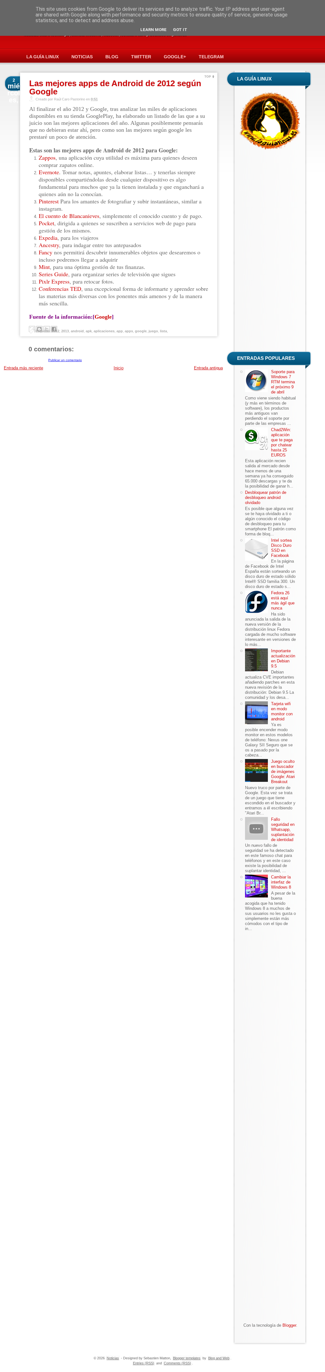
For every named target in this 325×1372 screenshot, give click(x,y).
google (141, 331)
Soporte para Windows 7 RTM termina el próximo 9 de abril (283, 381)
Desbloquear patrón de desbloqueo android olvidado (265, 497)
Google (103, 317)
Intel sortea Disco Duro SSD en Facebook (281, 548)
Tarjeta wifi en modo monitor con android (282, 711)
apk (89, 331)
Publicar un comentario (65, 360)
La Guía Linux (42, 56)
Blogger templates (187, 1358)
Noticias (82, 56)
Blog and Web (218, 1358)
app (119, 331)
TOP (207, 76)
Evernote (49, 172)
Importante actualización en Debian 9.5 (283, 658)
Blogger (289, 1325)
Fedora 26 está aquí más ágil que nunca (283, 600)
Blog (111, 56)
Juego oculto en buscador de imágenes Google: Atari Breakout (283, 771)
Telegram (211, 56)
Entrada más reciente (23, 368)
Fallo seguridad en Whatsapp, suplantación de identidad (283, 829)
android (77, 331)
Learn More (153, 29)
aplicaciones (104, 331)
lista (163, 331)
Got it (180, 29)
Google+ (175, 56)
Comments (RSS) (177, 1363)
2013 (65, 331)
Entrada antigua (208, 368)
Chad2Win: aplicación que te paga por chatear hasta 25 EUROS (282, 442)
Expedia (48, 237)
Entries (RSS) (143, 1363)
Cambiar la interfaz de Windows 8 (281, 882)
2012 (55, 331)
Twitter (141, 56)
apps (129, 331)
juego (153, 331)
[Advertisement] (270, 252)
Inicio (118, 368)
